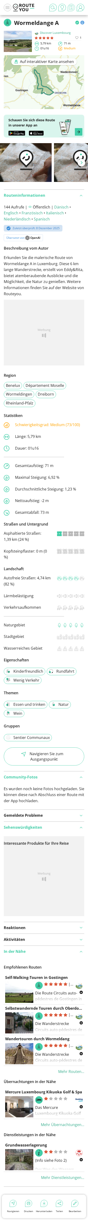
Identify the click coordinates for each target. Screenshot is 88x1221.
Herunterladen (44, 1211)
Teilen (59, 1211)
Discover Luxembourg (55, 33)
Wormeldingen (19, 394)
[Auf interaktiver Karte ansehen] (44, 105)
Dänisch (61, 207)
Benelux (13, 385)
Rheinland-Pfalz (19, 403)
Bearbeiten (75, 1211)
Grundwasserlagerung (26, 1145)
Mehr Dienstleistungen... (62, 1177)
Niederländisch (17, 219)
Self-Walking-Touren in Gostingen (36, 977)
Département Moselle (45, 385)
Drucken (28, 1211)
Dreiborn (46, 394)
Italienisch (55, 213)
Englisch (11, 213)
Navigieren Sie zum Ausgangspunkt (46, 756)
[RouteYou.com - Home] (23, 7)
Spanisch (42, 219)
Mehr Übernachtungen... (62, 1124)
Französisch (32, 213)
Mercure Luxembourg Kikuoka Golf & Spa (43, 1092)
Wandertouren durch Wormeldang (37, 1038)
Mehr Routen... (71, 1071)
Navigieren (13, 1211)
